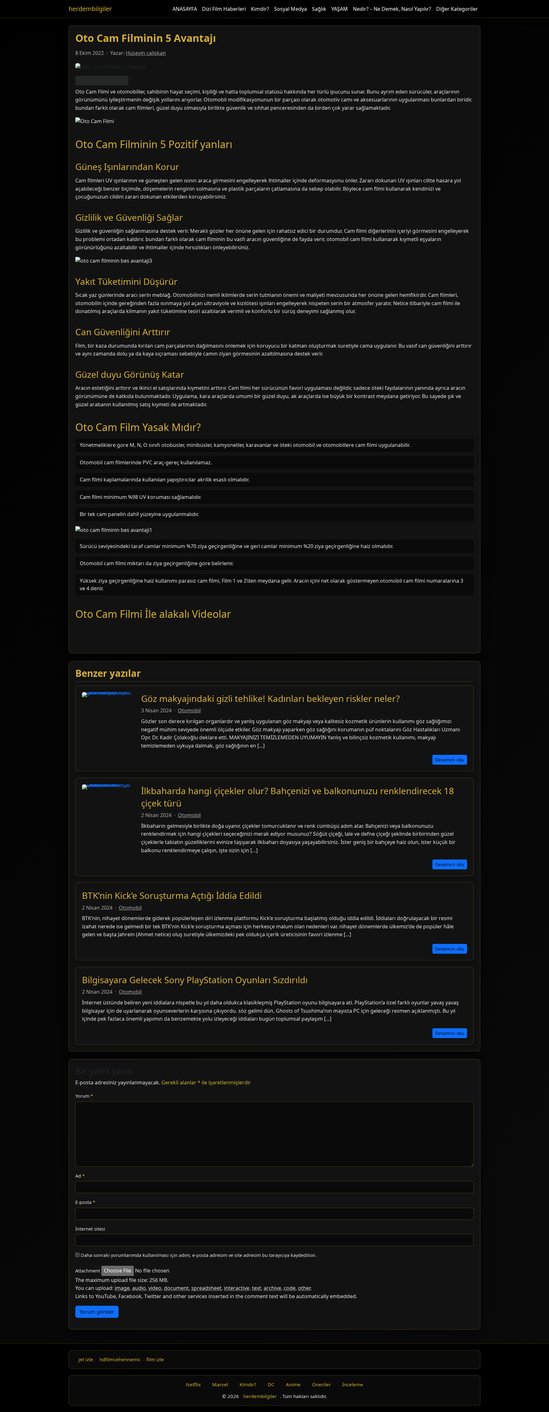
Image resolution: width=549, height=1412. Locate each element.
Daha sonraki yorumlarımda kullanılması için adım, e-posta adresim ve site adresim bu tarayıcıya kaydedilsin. (198, 1255)
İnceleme (352, 1384)
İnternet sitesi (90, 1229)
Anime (293, 1384)
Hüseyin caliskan (146, 52)
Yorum (84, 1096)
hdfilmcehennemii (119, 1359)
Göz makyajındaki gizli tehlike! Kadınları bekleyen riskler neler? (270, 698)
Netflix (193, 1384)
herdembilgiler (90, 8)
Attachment (87, 1271)
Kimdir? (260, 8)
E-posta (85, 1202)
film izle (155, 1359)
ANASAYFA (185, 8)
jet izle (85, 1359)
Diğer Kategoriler (457, 8)
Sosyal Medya (290, 8)
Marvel (220, 1384)
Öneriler (321, 1384)
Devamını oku (449, 760)
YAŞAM (339, 8)
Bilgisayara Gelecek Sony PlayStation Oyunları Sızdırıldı (195, 980)
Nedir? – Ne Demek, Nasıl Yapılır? (392, 8)
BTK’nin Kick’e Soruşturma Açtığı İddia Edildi (172, 895)
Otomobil (189, 710)
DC (271, 1384)
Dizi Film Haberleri (224, 8)
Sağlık (319, 8)
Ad (80, 1176)
